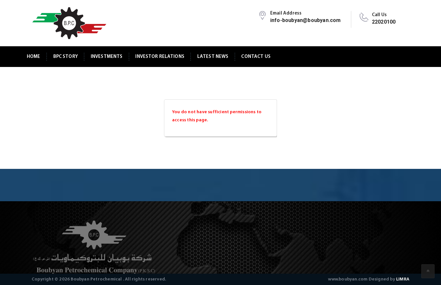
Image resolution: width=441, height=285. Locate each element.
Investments (107, 56)
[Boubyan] (69, 23)
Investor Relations (159, 56)
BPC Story (65, 56)
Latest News (213, 56)
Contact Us (255, 56)
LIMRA (402, 279)
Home (33, 56)
